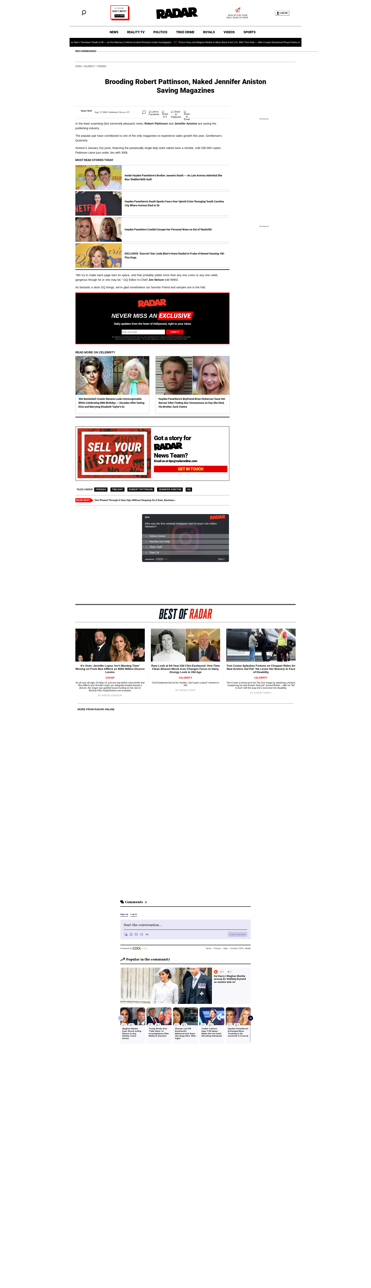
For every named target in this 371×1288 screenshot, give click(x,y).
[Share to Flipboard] (176, 112)
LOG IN (284, 13)
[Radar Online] (177, 13)
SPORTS (249, 32)
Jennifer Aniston (170, 489)
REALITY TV (136, 32)
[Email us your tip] (119, 19)
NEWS (114, 32)
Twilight (117, 489)
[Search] (84, 14)
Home (78, 66)
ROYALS (209, 32)
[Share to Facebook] (154, 112)
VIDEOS (229, 32)
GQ (189, 489)
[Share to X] (165, 112)
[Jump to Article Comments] (144, 112)
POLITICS (160, 32)
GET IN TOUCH (190, 469)
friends (101, 66)
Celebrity (89, 66)
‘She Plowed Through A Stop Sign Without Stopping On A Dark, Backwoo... (135, 500)
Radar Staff (86, 111)
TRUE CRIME (185, 32)
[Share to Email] (187, 112)
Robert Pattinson (141, 489)
